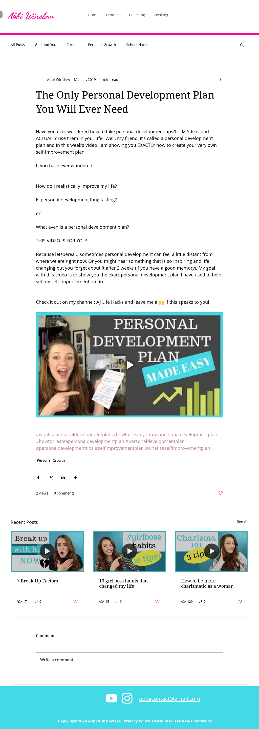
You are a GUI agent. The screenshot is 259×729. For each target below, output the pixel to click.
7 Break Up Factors (37, 580)
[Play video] (129, 364)
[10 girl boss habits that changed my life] (129, 551)
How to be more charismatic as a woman (207, 583)
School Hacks (137, 44)
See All (242, 521)
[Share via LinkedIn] (63, 477)
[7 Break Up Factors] (47, 551)
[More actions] (220, 79)
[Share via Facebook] (38, 477)
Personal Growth (102, 44)
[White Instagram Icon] (127, 698)
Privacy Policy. (137, 721)
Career (72, 44)
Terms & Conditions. (194, 721)
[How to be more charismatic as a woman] (211, 551)
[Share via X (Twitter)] (50, 477)
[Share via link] (75, 477)
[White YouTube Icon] (111, 698)
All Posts (18, 44)
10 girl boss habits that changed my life (123, 583)
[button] (242, 45)
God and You (45, 44)
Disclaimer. (163, 721)
